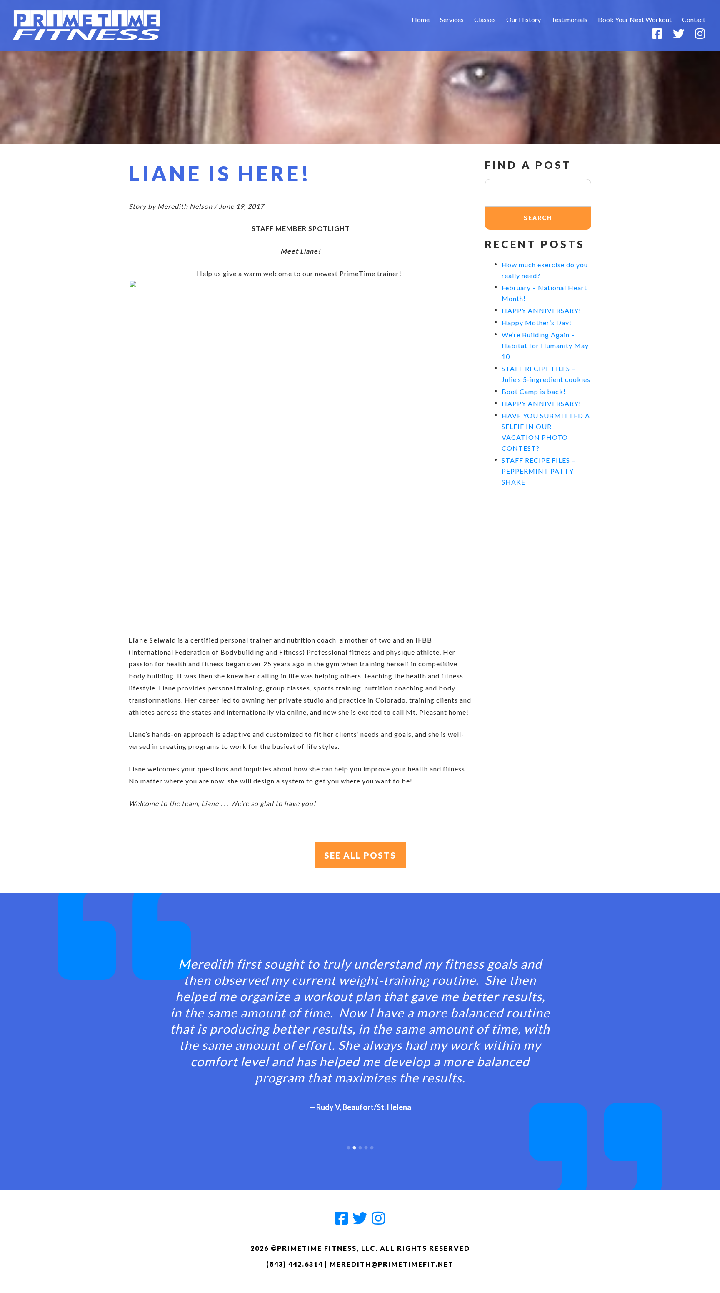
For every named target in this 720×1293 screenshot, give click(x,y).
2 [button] (354, 1146)
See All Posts (360, 855)
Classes (485, 19)
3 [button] (360, 1146)
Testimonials (569, 19)
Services (452, 19)
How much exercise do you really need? (545, 270)
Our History (523, 19)
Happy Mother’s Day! (537, 322)
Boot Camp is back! (534, 391)
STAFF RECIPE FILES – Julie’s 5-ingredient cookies (546, 373)
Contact (693, 19)
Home (421, 19)
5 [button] (372, 1146)
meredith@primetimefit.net (392, 1264)
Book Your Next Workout (635, 19)
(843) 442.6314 (294, 1264)
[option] (360, 1027)
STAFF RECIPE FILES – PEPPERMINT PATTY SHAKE (538, 471)
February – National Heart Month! (544, 293)
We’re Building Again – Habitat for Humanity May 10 (545, 345)
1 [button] (348, 1146)
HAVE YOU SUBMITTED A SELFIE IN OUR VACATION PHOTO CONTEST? (546, 432)
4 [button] (366, 1146)
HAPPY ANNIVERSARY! (541, 310)
